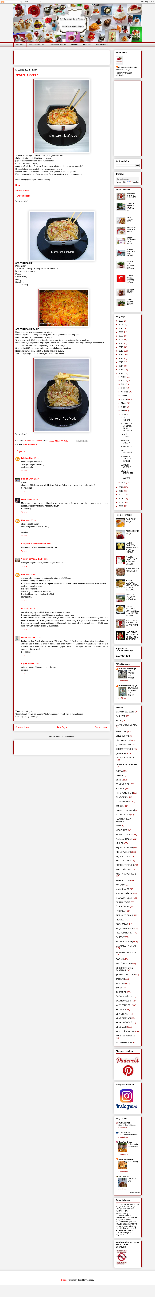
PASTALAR (121, 911)
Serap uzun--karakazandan (33, 544)
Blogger (64, 1280)
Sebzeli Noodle (22, 191)
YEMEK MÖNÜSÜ (124, 1023)
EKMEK (119, 780)
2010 (121, 491)
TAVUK (119, 988)
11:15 (46, 559)
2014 (121, 366)
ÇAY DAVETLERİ (123, 745)
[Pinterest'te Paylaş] (86, 441)
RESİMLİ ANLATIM (124, 933)
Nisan (124, 407)
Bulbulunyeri (27, 479)
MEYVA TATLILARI (124, 898)
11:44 (33, 574)
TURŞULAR (121, 992)
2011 (121, 487)
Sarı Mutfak (123, 1177)
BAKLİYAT (120, 716)
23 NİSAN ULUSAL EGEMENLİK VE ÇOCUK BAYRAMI (131, 279)
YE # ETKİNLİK (122, 1014)
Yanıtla (24, 471)
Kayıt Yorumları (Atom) (65, 736)
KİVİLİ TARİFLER (123, 861)
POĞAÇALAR (122, 924)
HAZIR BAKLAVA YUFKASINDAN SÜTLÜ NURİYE (132, 547)
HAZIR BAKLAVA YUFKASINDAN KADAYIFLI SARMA (132, 611)
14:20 (36, 479)
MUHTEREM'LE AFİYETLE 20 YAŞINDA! (131, 195)
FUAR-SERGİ (122, 797)
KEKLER (120, 843)
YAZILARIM (121, 1010)
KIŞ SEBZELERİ (123, 856)
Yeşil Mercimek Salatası (128, 1135)
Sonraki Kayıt (22, 727)
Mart (123, 411)
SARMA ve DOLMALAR (126, 953)
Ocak (123, 483)
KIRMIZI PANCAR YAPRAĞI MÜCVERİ (130, 302)
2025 (121, 325)
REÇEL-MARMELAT (125, 928)
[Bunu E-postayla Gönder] (77, 441)
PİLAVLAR (120, 920)
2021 (121, 340)
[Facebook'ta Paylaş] (84, 441)
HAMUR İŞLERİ (123, 815)
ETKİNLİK (120, 789)
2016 (121, 358)
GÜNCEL (120, 806)
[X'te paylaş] (82, 441)
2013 (121, 370)
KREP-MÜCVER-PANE (126, 874)
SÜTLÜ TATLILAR (124, 964)
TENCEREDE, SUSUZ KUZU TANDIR (131, 229)
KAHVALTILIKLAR (124, 839)
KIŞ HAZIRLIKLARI (124, 848)
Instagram (87, 44)
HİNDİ (118, 826)
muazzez (25, 609)
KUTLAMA (120, 885)
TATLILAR (120, 983)
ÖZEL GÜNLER (123, 907)
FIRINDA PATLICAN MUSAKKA (131, 597)
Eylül (123, 388)
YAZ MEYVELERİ (123, 1001)
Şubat (124, 414)
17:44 (38, 664)
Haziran (124, 399)
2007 (121, 502)
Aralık (124, 377)
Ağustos (125, 392)
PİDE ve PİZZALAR (124, 915)
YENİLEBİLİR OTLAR (125, 1031)
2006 (121, 506)
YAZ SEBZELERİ (123, 1005)
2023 (121, 332)
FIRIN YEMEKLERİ (124, 793)
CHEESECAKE (123, 736)
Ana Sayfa (20, 44)
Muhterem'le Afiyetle (127, 67)
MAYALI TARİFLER (124, 893)
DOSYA (119, 771)
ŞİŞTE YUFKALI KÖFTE (130, 219)
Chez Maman (124, 1132)
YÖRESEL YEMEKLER (126, 1036)
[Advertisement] (59, 56)
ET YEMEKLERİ (123, 784)
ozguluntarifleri (28, 664)
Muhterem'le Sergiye (58, 44)
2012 (121, 373)
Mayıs (124, 403)
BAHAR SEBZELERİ (125, 712)
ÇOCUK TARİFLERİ (124, 749)
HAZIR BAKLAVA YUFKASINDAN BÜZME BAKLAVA (132, 585)
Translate (136, 182)
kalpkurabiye (27, 458)
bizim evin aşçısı (125, 1159)
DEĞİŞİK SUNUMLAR (125, 758)
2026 (121, 321)
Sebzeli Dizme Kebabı (127, 1125)
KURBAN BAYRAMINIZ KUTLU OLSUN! (131, 240)
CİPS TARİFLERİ (123, 740)
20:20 (33, 520)
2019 (121, 347)
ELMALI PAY (126, 447)
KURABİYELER (123, 880)
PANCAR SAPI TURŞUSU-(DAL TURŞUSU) (130, 265)
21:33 (38, 637)
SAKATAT (120, 937)
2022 (121, 336)
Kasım (124, 381)
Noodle (18, 185)
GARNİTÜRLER (123, 802)
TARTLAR (120, 979)
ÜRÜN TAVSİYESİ (124, 996)
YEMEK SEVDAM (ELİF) (32, 559)
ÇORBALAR (121, 753)
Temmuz (125, 396)
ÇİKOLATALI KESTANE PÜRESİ (131, 291)
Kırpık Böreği (133, 1162)
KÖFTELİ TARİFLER (125, 865)
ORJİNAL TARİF (123, 902)
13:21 (36, 458)
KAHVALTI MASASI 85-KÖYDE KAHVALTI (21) (131, 207)
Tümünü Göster (134, 1193)
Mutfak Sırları (124, 1123)
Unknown (25, 520)
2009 (121, 495)
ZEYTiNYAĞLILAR (124, 1042)
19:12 (35, 500)
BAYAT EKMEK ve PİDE (126, 725)
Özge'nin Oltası (125, 1142)
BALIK (118, 721)
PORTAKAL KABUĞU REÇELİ (126, 458)
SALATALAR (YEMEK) (126, 946)
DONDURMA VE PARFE (127, 764)
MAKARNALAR (30, 444)
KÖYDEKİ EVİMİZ (124, 869)
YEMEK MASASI (123, 1018)
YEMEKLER (121, 1027)
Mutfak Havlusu (28, 637)
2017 (121, 355)
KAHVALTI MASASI (124, 835)
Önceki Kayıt (101, 727)
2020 (121, 343)
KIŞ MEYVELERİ (123, 852)
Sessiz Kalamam (102, 44)
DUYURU (120, 775)
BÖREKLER (121, 732)
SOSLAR (120, 959)
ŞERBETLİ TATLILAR (125, 975)
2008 (121, 499)
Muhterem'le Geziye (37, 44)
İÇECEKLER (121, 830)
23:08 (49, 544)
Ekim (123, 384)
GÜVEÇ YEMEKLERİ (125, 810)
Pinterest (74, 44)
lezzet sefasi (26, 500)
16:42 (32, 609)
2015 (121, 362)
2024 (121, 328)
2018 (121, 351)
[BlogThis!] (79, 441)
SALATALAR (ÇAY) (124, 942)
